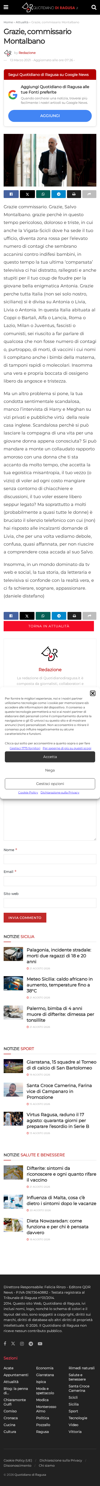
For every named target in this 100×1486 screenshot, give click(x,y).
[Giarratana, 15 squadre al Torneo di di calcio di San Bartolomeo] (13, 1066)
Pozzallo (43, 1425)
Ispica (41, 1382)
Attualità (22, 22)
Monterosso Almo (46, 1408)
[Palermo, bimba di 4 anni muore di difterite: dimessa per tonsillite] (13, 1012)
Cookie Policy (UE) (18, 1460)
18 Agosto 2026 (39, 1239)
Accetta (50, 756)
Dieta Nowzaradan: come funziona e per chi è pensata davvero (58, 1226)
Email (10, 871)
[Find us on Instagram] (22, 1344)
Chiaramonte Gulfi (15, 1402)
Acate (8, 1368)
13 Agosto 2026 (39, 1133)
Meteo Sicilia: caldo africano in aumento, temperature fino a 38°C (60, 985)
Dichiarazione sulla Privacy (60, 792)
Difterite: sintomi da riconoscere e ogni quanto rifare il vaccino (61, 1174)
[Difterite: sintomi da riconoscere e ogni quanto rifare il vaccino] (13, 1172)
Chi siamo (47, 1465)
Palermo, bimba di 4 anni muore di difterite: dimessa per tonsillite (60, 1014)
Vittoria (75, 1431)
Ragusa (42, 1431)
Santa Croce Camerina (79, 1388)
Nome (10, 849)
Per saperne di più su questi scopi (67, 748)
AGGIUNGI (50, 115)
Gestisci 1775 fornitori (25, 748)
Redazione (27, 53)
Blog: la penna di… (16, 1390)
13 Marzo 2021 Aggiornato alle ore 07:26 (42, 60)
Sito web (11, 893)
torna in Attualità (48, 626)
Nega (50, 770)
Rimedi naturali (82, 1368)
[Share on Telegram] (58, 194)
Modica (42, 1400)
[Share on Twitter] (27, 194)
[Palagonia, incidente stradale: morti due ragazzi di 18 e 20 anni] (13, 954)
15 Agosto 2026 (39, 1104)
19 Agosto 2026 (39, 1074)
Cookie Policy (28, 792)
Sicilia (74, 1404)
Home (8, 22)
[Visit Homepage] (50, 7)
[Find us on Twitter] (13, 1344)
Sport (73, 1411)
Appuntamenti (16, 1375)
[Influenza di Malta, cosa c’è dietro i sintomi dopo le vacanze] (13, 1202)
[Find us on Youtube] (40, 1344)
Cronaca (11, 1418)
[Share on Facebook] (11, 194)
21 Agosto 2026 (39, 968)
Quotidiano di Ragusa (30, 1474)
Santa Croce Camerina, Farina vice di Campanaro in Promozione (59, 1091)
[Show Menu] (6, 7)
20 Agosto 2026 (40, 1210)
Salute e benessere (77, 1377)
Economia (44, 1368)
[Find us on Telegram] (31, 1344)
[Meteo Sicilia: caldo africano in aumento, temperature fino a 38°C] (13, 983)
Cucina (9, 1425)
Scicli (73, 1397)
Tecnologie (78, 1418)
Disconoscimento (17, 1465)
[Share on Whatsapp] (43, 194)
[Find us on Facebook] (5, 1344)
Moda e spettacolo (45, 1390)
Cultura (10, 1431)
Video (73, 1425)
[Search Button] (94, 7)
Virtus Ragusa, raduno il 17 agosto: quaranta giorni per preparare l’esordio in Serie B (58, 1120)
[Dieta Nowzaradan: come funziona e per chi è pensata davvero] (13, 1225)
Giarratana (45, 1375)
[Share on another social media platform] (89, 194)
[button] (92, 693)
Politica (42, 1418)
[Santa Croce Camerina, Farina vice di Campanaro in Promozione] (13, 1090)
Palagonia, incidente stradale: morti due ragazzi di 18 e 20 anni (59, 955)
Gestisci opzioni (50, 783)
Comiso (10, 1411)
